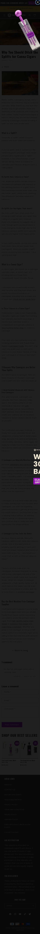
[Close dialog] (38, 2)
